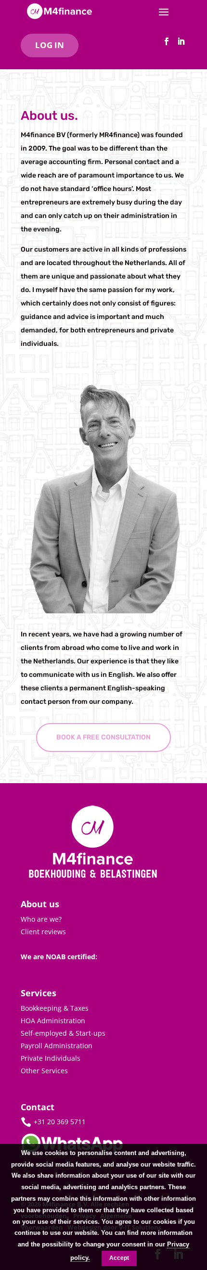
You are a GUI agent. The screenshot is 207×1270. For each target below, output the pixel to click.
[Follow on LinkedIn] (181, 41)
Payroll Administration (56, 1045)
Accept (119, 1258)
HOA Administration (53, 1020)
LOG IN (49, 45)
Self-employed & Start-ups (63, 1033)
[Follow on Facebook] (166, 41)
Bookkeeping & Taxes (55, 1008)
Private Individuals (50, 1058)
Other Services (44, 1070)
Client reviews (43, 931)
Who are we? (41, 919)
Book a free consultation (103, 737)
